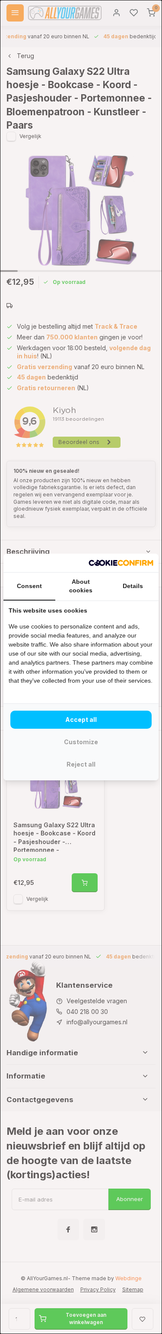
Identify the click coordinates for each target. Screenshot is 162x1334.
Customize (81, 742)
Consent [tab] (29, 585)
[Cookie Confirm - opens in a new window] (121, 563)
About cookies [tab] (80, 586)
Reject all (81, 764)
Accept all (81, 719)
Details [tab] (133, 585)
